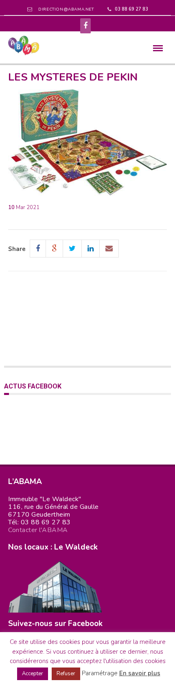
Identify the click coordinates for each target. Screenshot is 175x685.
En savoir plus (139, 673)
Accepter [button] (32, 673)
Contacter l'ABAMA (38, 530)
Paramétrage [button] (100, 673)
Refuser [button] (66, 673)
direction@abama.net (66, 9)
